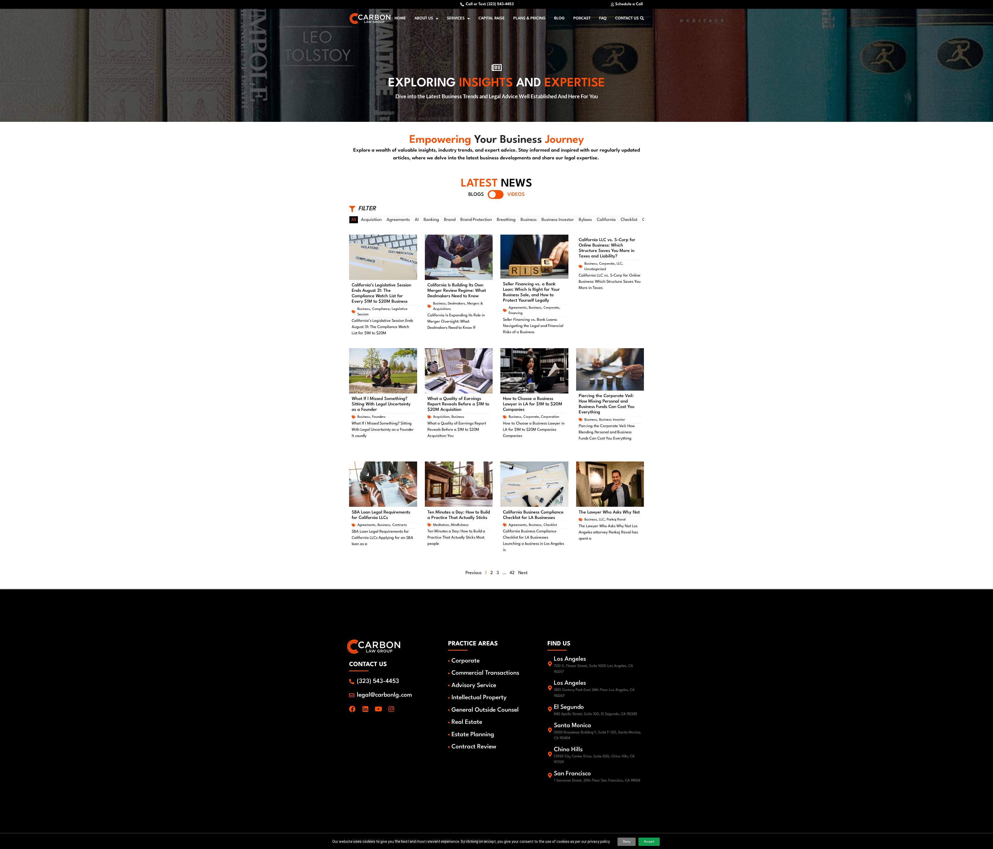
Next (523, 573)
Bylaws (585, 220)
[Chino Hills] (550, 754)
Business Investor (557, 220)
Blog (559, 18)
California (606, 220)
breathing (506, 220)
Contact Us (627, 18)
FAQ (603, 18)
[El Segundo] (550, 709)
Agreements (398, 220)
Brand (449, 220)
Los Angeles (570, 659)
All (353, 220)
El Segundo (569, 707)
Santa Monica (572, 726)
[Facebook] (352, 709)
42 (512, 573)
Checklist (629, 220)
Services (456, 18)
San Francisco (572, 774)
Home (400, 18)
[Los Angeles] (550, 664)
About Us (424, 18)
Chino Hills (568, 750)
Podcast (582, 18)
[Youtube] (378, 709)
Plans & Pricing (529, 18)
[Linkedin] (365, 709)
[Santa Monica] (550, 730)
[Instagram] (391, 709)
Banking (431, 220)
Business (529, 220)
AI (417, 220)
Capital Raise (491, 18)
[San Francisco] (550, 775)
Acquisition (371, 220)
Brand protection (476, 220)
